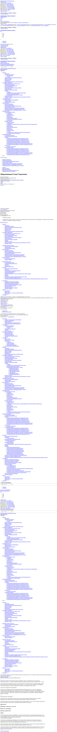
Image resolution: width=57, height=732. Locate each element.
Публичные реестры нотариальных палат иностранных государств (17, 376)
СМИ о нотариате (8, 351)
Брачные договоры (10, 401)
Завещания (9, 404)
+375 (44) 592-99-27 (24, 22)
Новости (4, 347)
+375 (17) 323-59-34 (6, 10)
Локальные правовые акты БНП (11, 362)
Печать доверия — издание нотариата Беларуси (14, 478)
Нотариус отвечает (8, 400)
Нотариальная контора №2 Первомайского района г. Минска (11, 179)
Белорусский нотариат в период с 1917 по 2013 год (17, 472)
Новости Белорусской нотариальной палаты (13, 350)
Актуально (7, 348)
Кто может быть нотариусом (10, 463)
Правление (7, 437)
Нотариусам (5, 324)
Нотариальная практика (9, 325)
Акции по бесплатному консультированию (13, 319)
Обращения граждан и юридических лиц (12, 323)
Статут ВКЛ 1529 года (11, 465)
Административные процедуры (11, 415)
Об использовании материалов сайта (12, 346)
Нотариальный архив (7, 413)
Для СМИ (4, 337)
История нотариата (8, 464)
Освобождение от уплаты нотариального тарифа (16, 365)
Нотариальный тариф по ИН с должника (15, 367)
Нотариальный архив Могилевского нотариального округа (18, 421)
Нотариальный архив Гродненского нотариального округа (18, 420)
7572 (1, 299)
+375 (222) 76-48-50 (11, 9)
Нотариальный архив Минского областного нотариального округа (20, 433)
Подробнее (8, 675)
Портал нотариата (3, 69)
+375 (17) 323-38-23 (4, 304)
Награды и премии (8, 474)
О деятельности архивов (9, 414)
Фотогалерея (7, 476)
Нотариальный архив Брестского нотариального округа (17, 417)
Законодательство (8, 361)
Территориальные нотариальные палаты (8, 68)
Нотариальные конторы (9, 334)
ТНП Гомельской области (14, 370)
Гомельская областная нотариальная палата (15, 450)
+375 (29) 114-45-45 (4, 28)
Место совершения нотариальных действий (13, 462)
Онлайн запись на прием (9, 386)
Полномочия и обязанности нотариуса (12, 460)
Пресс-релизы (7, 338)
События (6, 329)
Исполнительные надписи (12, 397)
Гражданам (5, 318)
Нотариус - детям (8, 377)
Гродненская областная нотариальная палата (15, 451)
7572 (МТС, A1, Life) (17, 22)
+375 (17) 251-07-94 (9, 3)
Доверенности (10, 393)
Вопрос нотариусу (6, 390)
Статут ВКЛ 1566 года (11, 466)
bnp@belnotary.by (3, 297)
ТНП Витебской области (14, 369)
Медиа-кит (7, 479)
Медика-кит (7, 340)
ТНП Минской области (13, 373)
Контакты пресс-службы (9, 339)
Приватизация (10, 396)
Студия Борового (11, 316)
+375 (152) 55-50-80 (20, 25)
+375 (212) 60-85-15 (47, 24)
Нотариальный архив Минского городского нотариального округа (19, 432)
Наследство (9, 395)
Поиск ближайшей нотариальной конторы (13, 385)
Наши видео (7, 477)
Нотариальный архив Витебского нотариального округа (18, 418)
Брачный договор (10, 394)
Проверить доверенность (9, 357)
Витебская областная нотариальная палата (15, 449)
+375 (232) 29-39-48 (6, 25)
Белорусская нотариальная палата (11, 335)
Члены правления (10, 438)
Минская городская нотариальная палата (15, 452)
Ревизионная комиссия (9, 442)
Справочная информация (7, 355)
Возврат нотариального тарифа (13, 366)
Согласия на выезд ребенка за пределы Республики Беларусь (18, 411)
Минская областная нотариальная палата (15, 453)
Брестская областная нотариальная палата (15, 448)
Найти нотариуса (8, 321)
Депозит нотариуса (8, 375)
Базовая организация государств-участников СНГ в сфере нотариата (18, 444)
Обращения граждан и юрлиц (8, 378)
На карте (2, 185)
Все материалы (10, 326)
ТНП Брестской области (14, 368)
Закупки (6, 336)
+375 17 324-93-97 (3, 209)
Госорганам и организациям (8, 331)
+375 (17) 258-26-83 (4, 305)
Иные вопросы (10, 399)
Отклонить (6, 676)
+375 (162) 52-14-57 (34, 24)
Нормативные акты (8, 332)
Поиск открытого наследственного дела (12, 356)
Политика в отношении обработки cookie (13, 456)
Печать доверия (8, 330)
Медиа (4, 475)
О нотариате (5, 458)
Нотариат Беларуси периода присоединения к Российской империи (20, 468)
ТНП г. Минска (12, 372)
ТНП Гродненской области (14, 371)
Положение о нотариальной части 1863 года (15, 470)
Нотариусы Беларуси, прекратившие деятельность (14, 388)
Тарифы (6, 363)
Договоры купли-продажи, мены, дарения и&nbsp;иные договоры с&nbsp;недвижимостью (24, 403)
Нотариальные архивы (9, 427)
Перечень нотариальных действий (11, 461)
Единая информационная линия (11, 358)
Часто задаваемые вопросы (10, 391)
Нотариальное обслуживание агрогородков (13, 360)
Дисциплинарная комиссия (10, 440)
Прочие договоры (10, 409)
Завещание (9, 392)
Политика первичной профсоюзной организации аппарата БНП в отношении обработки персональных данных (26, 457)
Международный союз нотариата (11, 473)
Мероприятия (7, 353)
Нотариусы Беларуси (9, 333)
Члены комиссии (10, 441)
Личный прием (8, 380)
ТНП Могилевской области (14, 374)
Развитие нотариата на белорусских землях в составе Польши (19, 471)
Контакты (7, 416)
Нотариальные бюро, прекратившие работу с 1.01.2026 (15, 389)
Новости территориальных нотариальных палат (14, 354)
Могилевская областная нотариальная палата (15, 454)
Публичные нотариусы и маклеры (13, 469)
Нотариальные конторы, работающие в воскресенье (15, 387)
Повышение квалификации (10, 328)
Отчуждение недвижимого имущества (14, 398)
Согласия (9, 410)
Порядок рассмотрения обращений (11, 379)
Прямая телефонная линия (10, 381)
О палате (4, 435)
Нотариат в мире (8, 352)
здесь (7, 693)
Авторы (8, 327)
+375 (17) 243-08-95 (7, 2)
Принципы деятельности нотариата (11, 459)
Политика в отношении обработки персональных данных (16, 455)
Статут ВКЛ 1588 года (11, 467)
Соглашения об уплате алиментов (13, 412)
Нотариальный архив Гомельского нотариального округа (18, 419)
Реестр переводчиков (9, 359)
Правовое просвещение (9, 320)
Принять (2, 676)
